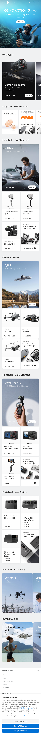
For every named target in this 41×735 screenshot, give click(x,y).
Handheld (5, 678)
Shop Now (20, 22)
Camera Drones (7, 675)
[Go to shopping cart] (34, 2)
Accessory (6, 687)
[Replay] (34, 148)
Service (5, 684)
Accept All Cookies (20, 731)
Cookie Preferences (27, 708)
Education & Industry (8, 681)
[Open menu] (3, 2)
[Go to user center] (38, 2)
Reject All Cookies (20, 726)
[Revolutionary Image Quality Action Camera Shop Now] (20, 48)
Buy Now (29, 96)
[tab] (20, 670)
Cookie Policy (28, 716)
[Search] (30, 2)
